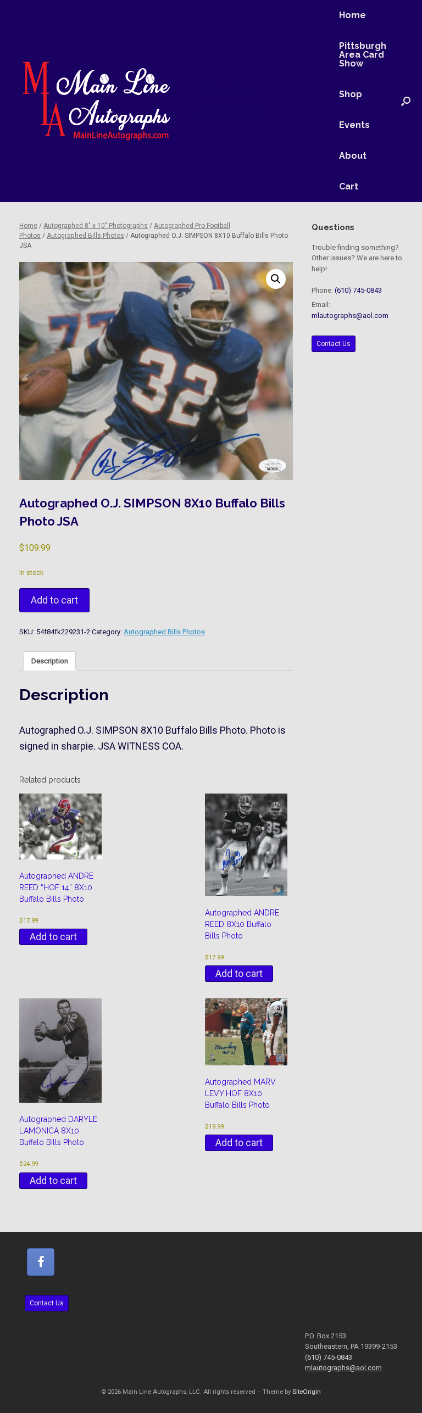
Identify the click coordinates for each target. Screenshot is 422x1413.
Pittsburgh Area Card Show (362, 55)
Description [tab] (49, 661)
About (353, 155)
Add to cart (54, 600)
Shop (350, 94)
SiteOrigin (306, 1391)
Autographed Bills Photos (85, 235)
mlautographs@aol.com (350, 315)
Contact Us (333, 344)
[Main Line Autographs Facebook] (40, 1262)
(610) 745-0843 (358, 290)
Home (352, 15)
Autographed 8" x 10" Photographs (95, 226)
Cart (348, 186)
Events (354, 125)
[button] (406, 101)
